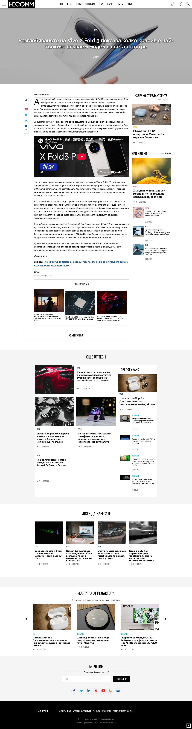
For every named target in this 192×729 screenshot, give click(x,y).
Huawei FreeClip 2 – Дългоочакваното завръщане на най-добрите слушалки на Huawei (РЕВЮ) (138, 403)
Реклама (96, 711)
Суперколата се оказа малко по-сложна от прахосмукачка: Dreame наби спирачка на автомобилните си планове (94, 376)
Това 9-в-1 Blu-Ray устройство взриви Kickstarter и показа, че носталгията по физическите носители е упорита (141, 557)
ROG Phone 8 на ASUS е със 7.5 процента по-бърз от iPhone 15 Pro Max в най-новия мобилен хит (110, 318)
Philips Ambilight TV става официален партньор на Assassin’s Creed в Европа (51, 462)
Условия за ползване (82, 711)
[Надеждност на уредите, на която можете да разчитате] (151, 115)
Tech (61, 4)
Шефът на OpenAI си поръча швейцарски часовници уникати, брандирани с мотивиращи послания (53, 437)
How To (110, 4)
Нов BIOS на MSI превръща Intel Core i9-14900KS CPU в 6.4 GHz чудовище (79, 318)
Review (120, 4)
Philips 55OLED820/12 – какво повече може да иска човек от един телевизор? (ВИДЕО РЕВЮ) (143, 462)
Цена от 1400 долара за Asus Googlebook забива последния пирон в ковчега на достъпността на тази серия (79, 556)
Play (101, 4)
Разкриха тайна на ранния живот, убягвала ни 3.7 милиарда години (155, 215)
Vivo (50, 276)
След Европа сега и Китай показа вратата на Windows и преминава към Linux (48, 555)
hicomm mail (118, 691)
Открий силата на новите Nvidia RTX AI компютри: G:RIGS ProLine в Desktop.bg (143, 481)
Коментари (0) (76, 335)
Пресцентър (106, 711)
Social (79, 4)
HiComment (90, 4)
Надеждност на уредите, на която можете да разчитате (151, 134)
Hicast (130, 4)
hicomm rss (111, 691)
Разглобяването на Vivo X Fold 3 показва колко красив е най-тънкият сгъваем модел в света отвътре (96, 43)
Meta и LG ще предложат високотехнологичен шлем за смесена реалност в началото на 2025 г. (47, 317)
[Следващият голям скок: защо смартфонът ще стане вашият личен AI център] (125, 418)
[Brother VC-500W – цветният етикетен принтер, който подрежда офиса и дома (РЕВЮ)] (158, 618)
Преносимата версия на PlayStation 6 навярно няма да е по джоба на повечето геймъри (157, 233)
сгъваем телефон (41, 276)
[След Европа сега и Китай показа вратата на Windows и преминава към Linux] (49, 532)
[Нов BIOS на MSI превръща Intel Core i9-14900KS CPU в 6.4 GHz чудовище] (80, 303)
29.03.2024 (96, 57)
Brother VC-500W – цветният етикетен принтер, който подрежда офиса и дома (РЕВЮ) (154, 640)
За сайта (62, 711)
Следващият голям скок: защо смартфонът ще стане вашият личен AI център (143, 421)
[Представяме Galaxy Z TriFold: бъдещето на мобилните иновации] (125, 437)
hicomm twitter (81, 691)
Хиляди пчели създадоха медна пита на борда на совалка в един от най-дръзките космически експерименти (149, 198)
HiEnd (69, 4)
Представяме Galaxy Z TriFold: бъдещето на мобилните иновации (143, 441)
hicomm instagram (96, 691)
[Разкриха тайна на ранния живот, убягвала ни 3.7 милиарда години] (138, 214)
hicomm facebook (74, 691)
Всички (165, 99)
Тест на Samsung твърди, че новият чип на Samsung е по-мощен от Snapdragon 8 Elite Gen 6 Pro (156, 253)
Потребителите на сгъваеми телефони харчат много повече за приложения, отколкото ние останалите (94, 437)
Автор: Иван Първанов (41, 94)
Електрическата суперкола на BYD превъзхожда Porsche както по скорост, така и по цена (112, 555)
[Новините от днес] (172, 4)
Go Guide (130, 711)
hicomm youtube (103, 691)
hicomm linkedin (89, 691)
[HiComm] (21, 4)
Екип (69, 711)
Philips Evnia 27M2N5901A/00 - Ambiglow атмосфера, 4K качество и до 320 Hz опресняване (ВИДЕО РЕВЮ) (111, 641)
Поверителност (119, 711)
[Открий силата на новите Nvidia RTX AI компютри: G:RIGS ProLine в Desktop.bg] (125, 477)
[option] (151, 216)
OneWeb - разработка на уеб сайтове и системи (96, 723)
